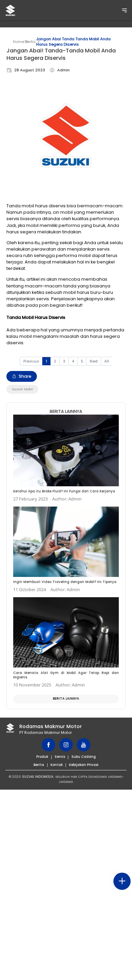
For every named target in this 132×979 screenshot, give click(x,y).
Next (94, 361)
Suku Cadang (83, 756)
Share (25, 376)
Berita (30, 41)
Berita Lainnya (66, 698)
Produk (42, 756)
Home (18, 41)
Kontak (56, 765)
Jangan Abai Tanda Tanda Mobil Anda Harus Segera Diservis (73, 41)
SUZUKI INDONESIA (37, 776)
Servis (59, 756)
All (106, 361)
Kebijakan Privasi (83, 765)
